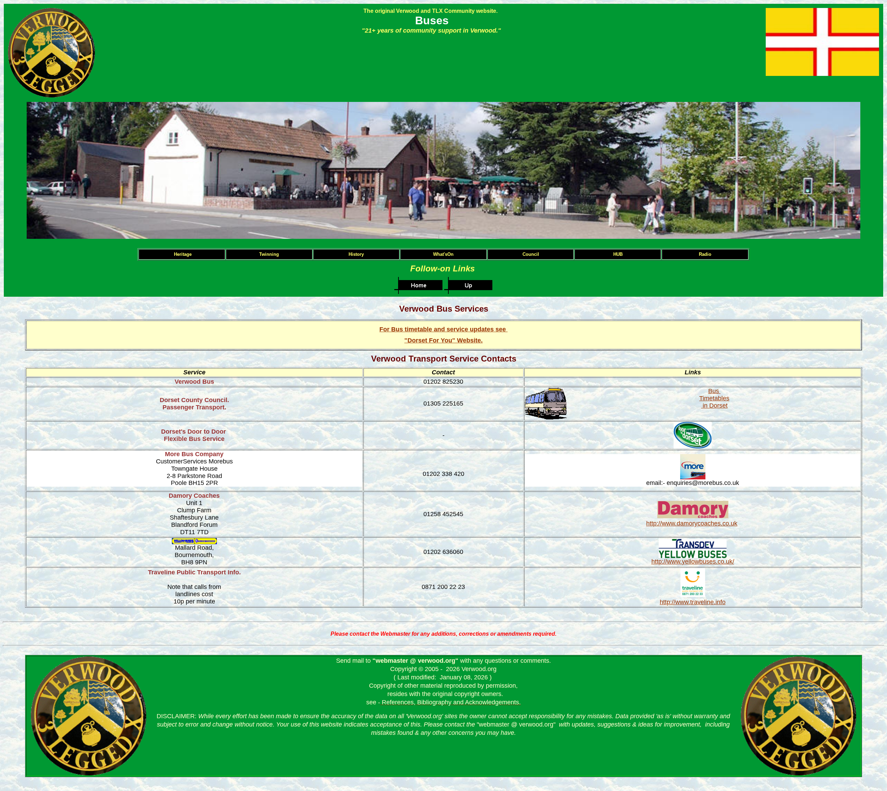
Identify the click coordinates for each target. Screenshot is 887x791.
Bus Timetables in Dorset (714, 398)
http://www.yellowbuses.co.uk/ (692, 561)
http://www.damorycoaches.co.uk (691, 523)
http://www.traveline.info (693, 602)
